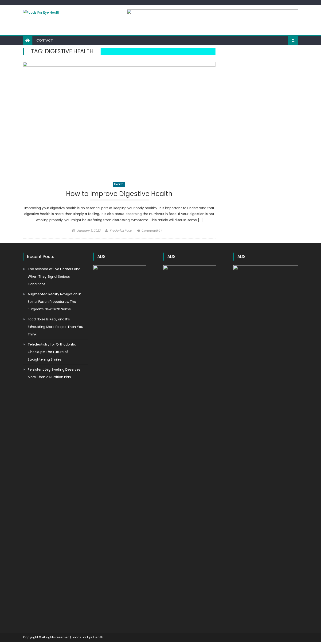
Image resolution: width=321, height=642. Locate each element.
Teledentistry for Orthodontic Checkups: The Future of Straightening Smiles (52, 352)
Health (118, 184)
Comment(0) (151, 230)
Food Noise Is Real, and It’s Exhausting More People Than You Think (55, 327)
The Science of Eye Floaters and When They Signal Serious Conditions (54, 276)
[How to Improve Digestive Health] (119, 119)
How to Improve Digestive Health (119, 194)
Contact (44, 40)
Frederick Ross (121, 230)
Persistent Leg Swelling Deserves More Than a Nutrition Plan (54, 373)
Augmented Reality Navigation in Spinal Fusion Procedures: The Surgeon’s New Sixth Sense (54, 301)
